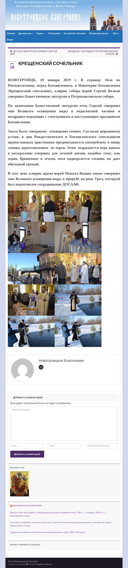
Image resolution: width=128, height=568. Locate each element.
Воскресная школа (98, 33)
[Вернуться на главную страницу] (64, 15)
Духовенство (25, 33)
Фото (115, 33)
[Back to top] (121, 561)
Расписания (54, 33)
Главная (11, 33)
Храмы (40, 33)
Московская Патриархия (27, 505)
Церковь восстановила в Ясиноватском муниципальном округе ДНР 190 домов (47, 532)
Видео (10, 39)
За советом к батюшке (75, 33)
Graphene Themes (44, 564)
